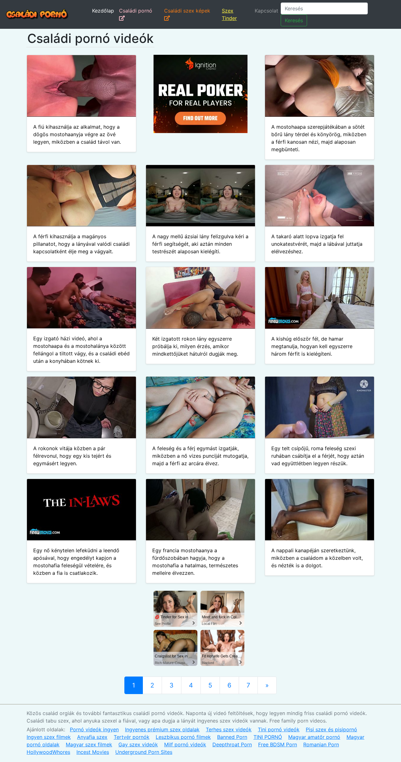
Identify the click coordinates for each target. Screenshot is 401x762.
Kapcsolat (266, 11)
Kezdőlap (103, 11)
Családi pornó (135, 11)
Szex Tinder (229, 14)
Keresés (294, 20)
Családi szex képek (187, 11)
